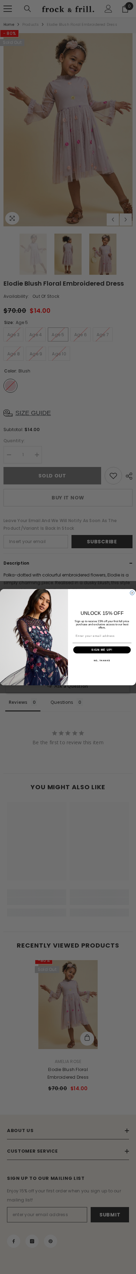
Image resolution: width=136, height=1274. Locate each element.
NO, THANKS (102, 660)
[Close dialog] (132, 593)
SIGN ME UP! (102, 649)
